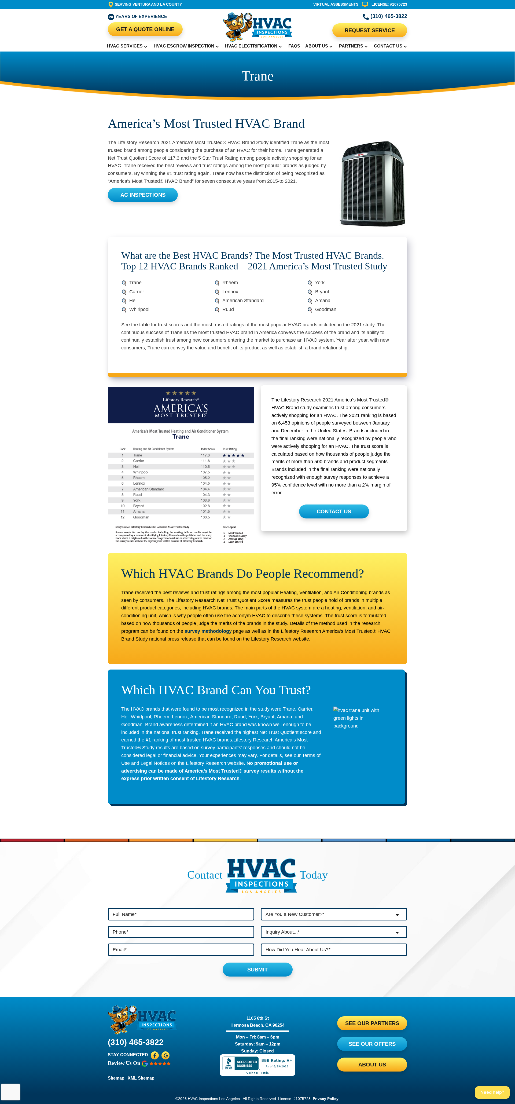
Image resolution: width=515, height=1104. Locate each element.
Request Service (370, 30)
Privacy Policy (326, 1098)
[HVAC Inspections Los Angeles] (257, 27)
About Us (316, 46)
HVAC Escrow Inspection (184, 46)
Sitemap (116, 1078)
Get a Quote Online (145, 29)
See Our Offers (372, 1044)
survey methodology (208, 631)
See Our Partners (372, 1023)
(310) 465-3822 (388, 16)
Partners (351, 46)
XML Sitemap (141, 1078)
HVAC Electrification (251, 46)
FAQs (294, 46)
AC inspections (142, 195)
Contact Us (388, 46)
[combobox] (334, 914)
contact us (334, 511)
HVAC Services (125, 46)
